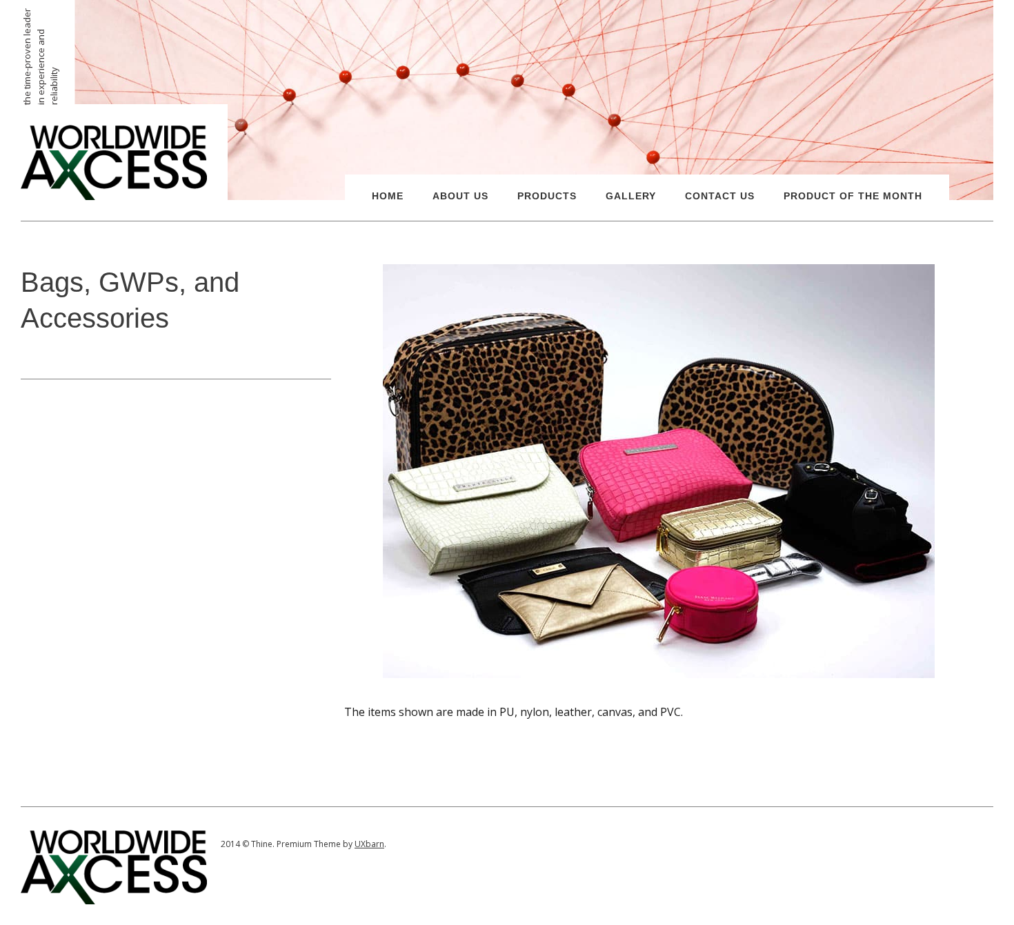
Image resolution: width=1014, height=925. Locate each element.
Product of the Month (853, 195)
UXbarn (369, 844)
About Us (460, 195)
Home (388, 195)
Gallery (631, 195)
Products (547, 195)
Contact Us (720, 195)
